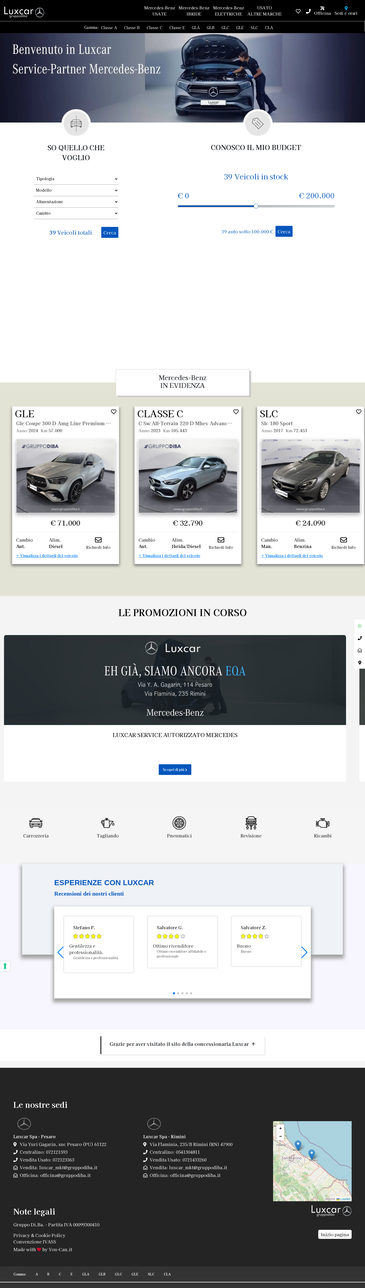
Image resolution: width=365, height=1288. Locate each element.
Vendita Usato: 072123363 (46, 1159)
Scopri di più (174, 769)
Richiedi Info (98, 547)
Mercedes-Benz (159, 11)
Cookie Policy (50, 1235)
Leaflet (345, 1198)
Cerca (109, 232)
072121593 (56, 1152)
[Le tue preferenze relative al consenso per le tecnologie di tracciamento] (5, 966)
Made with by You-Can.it (42, 1249)
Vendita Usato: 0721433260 (178, 1159)
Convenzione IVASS (34, 1241)
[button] (174, 993)
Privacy (21, 1235)
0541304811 (187, 1152)
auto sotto (247, 231)
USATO (264, 11)
